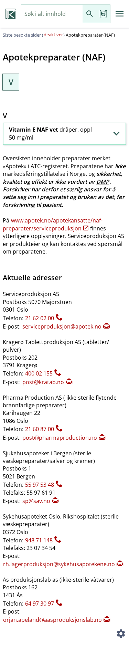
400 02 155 (39, 373)
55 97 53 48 (39, 484)
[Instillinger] (120, 634)
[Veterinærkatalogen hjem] (10, 14)
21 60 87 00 (39, 429)
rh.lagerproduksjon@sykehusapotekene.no (59, 564)
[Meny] (119, 13)
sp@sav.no (36, 501)
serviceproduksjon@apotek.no (61, 326)
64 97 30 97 (39, 603)
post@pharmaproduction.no (59, 437)
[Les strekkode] (103, 14)
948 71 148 (39, 540)
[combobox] (52, 14)
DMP (102, 182)
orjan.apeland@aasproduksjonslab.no (52, 620)
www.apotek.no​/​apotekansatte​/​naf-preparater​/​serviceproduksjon (53, 224)
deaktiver (53, 34)
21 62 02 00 (39, 318)
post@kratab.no (43, 382)
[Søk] (89, 14)
